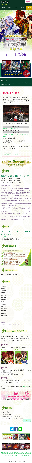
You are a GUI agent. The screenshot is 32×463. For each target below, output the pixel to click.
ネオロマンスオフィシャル (7, 452)
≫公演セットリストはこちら (10, 154)
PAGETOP (28, 420)
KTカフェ (29, 7)
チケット (9, 7)
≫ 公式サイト (4, 237)
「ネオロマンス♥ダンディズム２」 (11, 128)
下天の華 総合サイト (8, 455)
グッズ (16, 7)
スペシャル (22, 7)
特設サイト (26, 386)
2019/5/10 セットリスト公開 (7, 83)
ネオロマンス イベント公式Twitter (22, 452)
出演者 (3, 7)
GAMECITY (17, 455)
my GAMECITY (25, 455)
